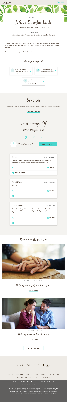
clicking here (34, 52)
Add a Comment (20, 172)
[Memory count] (26, 137)
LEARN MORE (33, 290)
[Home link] (7, 2)
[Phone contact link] (59, 4)
